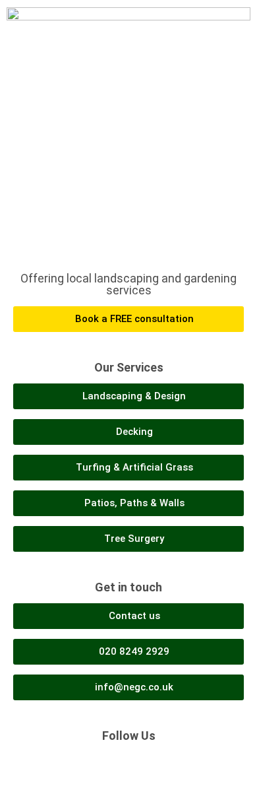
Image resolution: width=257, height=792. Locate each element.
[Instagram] (143, 765)
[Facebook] (114, 765)
